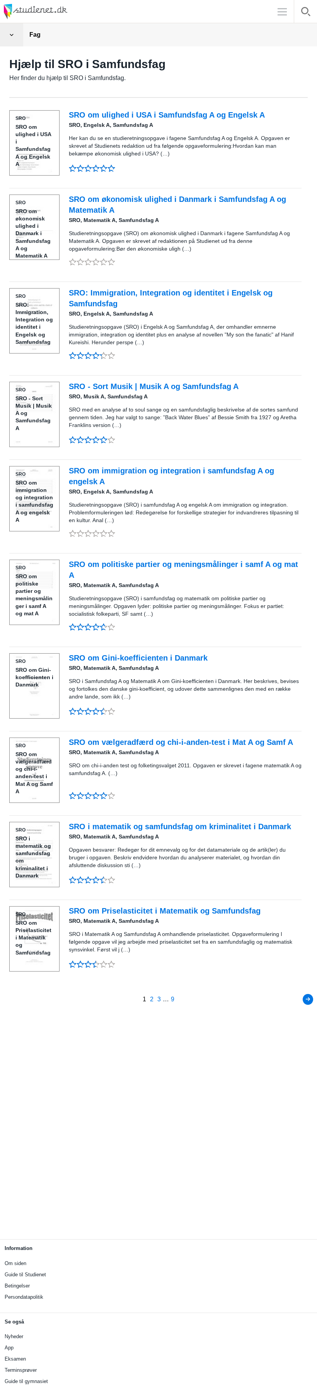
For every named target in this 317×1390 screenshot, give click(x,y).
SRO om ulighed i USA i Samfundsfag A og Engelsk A (167, 115)
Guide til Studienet (25, 1274)
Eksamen (15, 1359)
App (9, 1348)
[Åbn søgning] (305, 13)
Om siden (15, 1263)
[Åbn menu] (11, 34)
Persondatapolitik (24, 1297)
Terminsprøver (21, 1370)
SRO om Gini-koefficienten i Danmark (138, 658)
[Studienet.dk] (54, 11)
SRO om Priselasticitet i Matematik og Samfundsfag (165, 911)
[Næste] (307, 999)
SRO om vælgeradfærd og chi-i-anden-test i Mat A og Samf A (181, 742)
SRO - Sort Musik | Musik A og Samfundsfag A (154, 386)
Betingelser (17, 1286)
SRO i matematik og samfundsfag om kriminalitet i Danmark (180, 826)
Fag (35, 34)
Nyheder (14, 1336)
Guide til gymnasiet (26, 1381)
